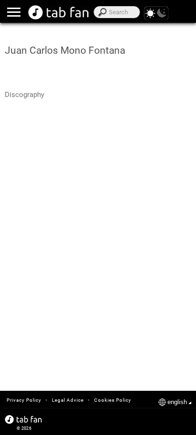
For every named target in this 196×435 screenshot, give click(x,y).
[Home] (59, 12)
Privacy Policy (24, 400)
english (177, 402)
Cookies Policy (112, 400)
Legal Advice (68, 400)
